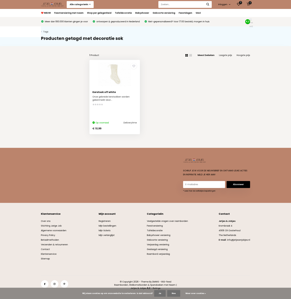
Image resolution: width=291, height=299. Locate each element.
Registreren (105, 221)
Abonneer (238, 184)
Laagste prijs (225, 55)
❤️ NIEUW (46, 12)
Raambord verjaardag (158, 253)
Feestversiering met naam (69, 12)
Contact (45, 249)
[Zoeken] (208, 4)
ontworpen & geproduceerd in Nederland (118, 21)
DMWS (155, 281)
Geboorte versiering (164, 12)
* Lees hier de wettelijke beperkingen (199, 191)
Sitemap (45, 258)
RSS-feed (166, 281)
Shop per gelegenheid (99, 12)
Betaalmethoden (50, 239)
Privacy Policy (48, 235)
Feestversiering (155, 225)
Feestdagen (185, 12)
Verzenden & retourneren (54, 244)
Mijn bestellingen (107, 225)
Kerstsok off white (104, 92)
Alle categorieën (79, 4)
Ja (160, 293)
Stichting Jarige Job (51, 225)
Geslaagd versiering (157, 249)
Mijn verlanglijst (107, 235)
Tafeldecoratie (123, 12)
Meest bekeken (206, 55)
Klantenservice (49, 253)
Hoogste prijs (243, 55)
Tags (45, 31)
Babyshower (142, 12)
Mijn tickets (104, 230)
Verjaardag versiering (158, 244)
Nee (174, 293)
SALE (198, 12)
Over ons (45, 221)
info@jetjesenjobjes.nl (238, 239)
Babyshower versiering (158, 235)
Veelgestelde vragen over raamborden (167, 221)
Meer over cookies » (196, 293)
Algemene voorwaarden (53, 230)
